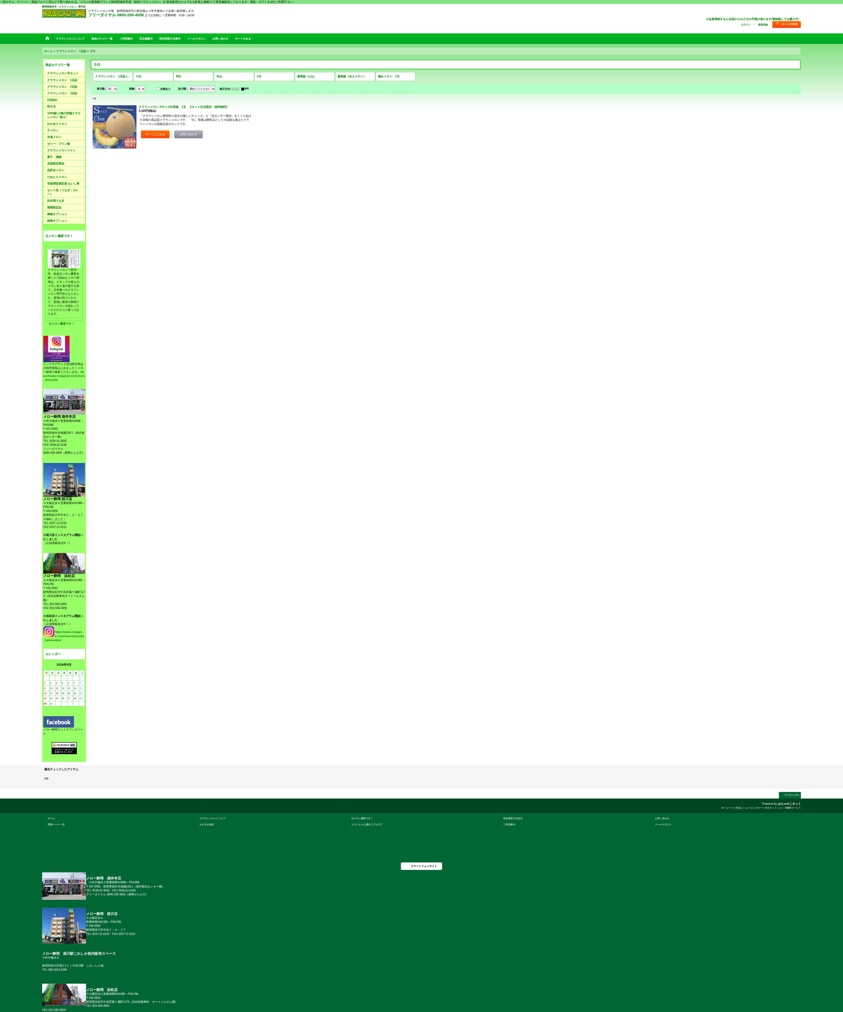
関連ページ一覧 (56, 824)
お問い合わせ (662, 818)
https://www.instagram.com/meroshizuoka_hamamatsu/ (63, 636)
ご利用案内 (509, 824)
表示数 (101, 88)
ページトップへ (792, 795)
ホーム (51, 818)
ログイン (746, 24)
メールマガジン (663, 824)
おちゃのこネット (789, 803)
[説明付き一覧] (246, 88)
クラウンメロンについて (213, 818)
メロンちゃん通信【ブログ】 (367, 824)
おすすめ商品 (207, 824)
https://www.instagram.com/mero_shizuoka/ (64, 375)
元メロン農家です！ (61, 323)
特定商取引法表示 (512, 818)
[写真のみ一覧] (236, 88)
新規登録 (763, 24)
